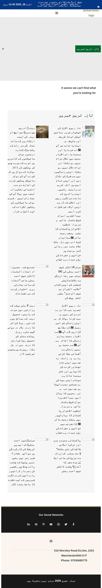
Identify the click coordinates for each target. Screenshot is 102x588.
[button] (57, 13)
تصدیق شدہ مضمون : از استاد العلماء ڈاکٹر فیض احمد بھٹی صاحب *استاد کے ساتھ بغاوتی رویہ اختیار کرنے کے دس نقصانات (23, 280)
